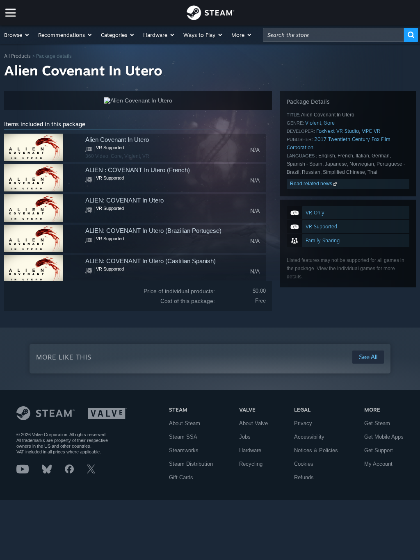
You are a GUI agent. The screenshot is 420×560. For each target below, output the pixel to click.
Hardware (250, 450)
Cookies (303, 464)
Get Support (378, 450)
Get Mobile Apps (384, 437)
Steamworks (184, 450)
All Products (17, 56)
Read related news (311, 184)
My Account (378, 464)
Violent (313, 123)
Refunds (304, 477)
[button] (17, 34)
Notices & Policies (316, 450)
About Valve (253, 423)
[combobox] (333, 35)
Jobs (245, 437)
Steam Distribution (191, 464)
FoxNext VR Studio (337, 131)
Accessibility (309, 437)
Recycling (250, 464)
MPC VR (370, 131)
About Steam (184, 423)
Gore (329, 123)
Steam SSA (183, 437)
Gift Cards (181, 477)
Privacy (303, 423)
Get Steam (377, 423)
